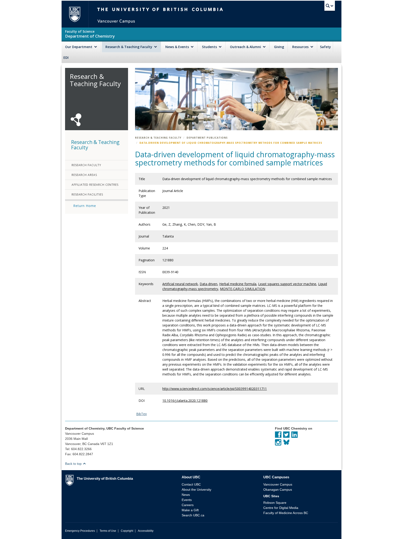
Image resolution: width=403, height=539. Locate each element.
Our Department (79, 47)
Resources (300, 47)
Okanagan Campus (277, 489)
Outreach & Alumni (246, 47)
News (186, 495)
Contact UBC (191, 484)
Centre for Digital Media (280, 508)
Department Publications (207, 137)
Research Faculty (86, 165)
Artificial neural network (180, 284)
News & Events (177, 47)
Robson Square (274, 502)
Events (187, 500)
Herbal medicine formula (237, 284)
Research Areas (84, 175)
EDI (66, 57)
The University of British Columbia (74, 14)
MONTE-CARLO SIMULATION (242, 289)
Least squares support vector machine (287, 284)
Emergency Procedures (80, 530)
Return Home (84, 205)
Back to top (74, 464)
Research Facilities (87, 194)
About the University (196, 489)
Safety (325, 47)
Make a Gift (190, 510)
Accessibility (145, 530)
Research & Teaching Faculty (129, 47)
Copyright (127, 530)
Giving (279, 47)
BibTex (141, 414)
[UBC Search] (329, 6)
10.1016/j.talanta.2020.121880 (185, 400)
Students (210, 47)
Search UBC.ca (193, 515)
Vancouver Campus (277, 484)
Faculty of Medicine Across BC (285, 513)
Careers (188, 505)
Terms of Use (108, 530)
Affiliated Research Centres (95, 185)
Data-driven (208, 284)
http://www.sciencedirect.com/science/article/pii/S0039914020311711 (214, 388)
